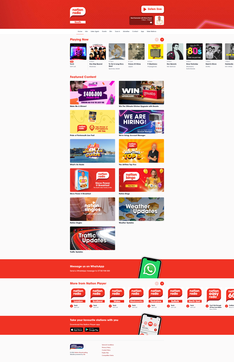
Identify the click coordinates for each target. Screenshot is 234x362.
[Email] (151, 23)
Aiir (84, 354)
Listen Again (95, 31)
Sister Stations (151, 31)
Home (80, 31)
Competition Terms (108, 355)
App (142, 31)
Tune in (117, 31)
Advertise (126, 31)
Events (104, 31)
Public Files (105, 353)
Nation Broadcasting (81, 352)
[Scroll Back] (157, 40)
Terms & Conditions (108, 345)
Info (86, 31)
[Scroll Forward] (162, 40)
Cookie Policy (106, 350)
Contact (135, 31)
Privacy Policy (106, 347)
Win (110, 31)
